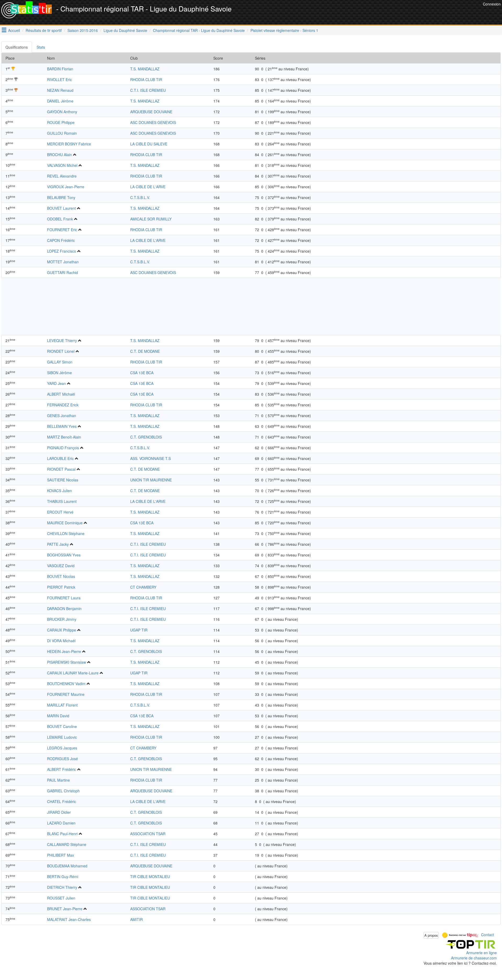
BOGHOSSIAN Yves (64, 555)
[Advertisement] (386, 13)
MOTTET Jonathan (63, 261)
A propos (431, 935)
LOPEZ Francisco (61, 251)
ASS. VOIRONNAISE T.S (150, 458)
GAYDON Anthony (62, 111)
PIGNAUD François (63, 447)
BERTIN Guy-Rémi (62, 876)
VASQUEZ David (61, 565)
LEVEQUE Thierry (62, 340)
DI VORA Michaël (61, 640)
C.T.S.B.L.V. (140, 197)
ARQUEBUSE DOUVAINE (151, 111)
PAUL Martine (58, 780)
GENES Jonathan (61, 415)
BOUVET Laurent (61, 208)
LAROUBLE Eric (60, 458)
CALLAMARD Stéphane (66, 844)
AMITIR (136, 919)
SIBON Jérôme (59, 372)
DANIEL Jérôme (60, 101)
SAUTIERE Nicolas (62, 479)
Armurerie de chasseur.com (474, 957)
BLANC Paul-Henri (62, 833)
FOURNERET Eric (62, 229)
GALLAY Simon (59, 362)
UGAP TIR (138, 630)
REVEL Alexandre (62, 176)
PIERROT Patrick (61, 587)
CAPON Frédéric (61, 240)
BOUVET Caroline (62, 726)
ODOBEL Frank (60, 218)
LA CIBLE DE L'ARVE (148, 186)
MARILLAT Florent (62, 705)
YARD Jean (56, 383)
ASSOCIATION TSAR (148, 833)
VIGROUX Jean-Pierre (65, 186)
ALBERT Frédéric (61, 769)
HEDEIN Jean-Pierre (64, 651)
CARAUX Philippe (61, 630)
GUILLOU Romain (62, 133)
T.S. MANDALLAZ (144, 68)
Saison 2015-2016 (82, 30)
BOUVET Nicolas (61, 576)
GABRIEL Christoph (63, 790)
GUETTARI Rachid (62, 272)
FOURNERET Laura (64, 597)
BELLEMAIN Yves (62, 426)
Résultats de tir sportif (44, 30)
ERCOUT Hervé (60, 512)
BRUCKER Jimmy (61, 619)
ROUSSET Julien (61, 898)
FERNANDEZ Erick (62, 404)
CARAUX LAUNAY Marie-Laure (73, 672)
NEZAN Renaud (60, 90)
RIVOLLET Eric (59, 79)
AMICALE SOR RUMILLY (151, 218)
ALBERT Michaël (61, 394)
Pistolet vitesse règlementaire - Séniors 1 (284, 30)
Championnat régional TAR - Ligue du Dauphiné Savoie (199, 30)
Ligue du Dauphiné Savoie (125, 30)
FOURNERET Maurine (65, 694)
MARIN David (58, 715)
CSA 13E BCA (141, 372)
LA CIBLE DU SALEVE (148, 143)
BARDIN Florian (60, 68)
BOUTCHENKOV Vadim (66, 683)
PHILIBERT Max (60, 855)
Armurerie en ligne (481, 952)
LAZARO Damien (61, 823)
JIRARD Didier (59, 812)
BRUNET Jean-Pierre (64, 908)
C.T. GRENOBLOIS (146, 437)
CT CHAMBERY (143, 587)
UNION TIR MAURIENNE (151, 479)
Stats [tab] (41, 47)
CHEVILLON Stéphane (65, 533)
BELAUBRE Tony (61, 197)
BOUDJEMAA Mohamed (67, 865)
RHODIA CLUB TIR (146, 79)
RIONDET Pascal (61, 469)
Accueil (14, 30)
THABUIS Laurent (62, 501)
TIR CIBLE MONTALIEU (150, 876)
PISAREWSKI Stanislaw (66, 662)
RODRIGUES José (62, 758)
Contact (487, 934)
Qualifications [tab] (16, 47)
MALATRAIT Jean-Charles (69, 919)
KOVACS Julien (59, 490)
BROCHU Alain (59, 154)
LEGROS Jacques (62, 747)
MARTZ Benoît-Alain (64, 437)
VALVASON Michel (62, 165)
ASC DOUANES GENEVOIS (153, 122)
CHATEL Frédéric (61, 801)
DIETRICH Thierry (62, 887)
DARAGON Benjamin (64, 608)
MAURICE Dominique (65, 522)
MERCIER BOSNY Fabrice (69, 143)
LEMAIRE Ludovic (62, 737)
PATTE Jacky (58, 544)
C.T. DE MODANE (145, 351)
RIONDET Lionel (61, 351)
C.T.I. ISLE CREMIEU (148, 90)
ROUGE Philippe (61, 122)
